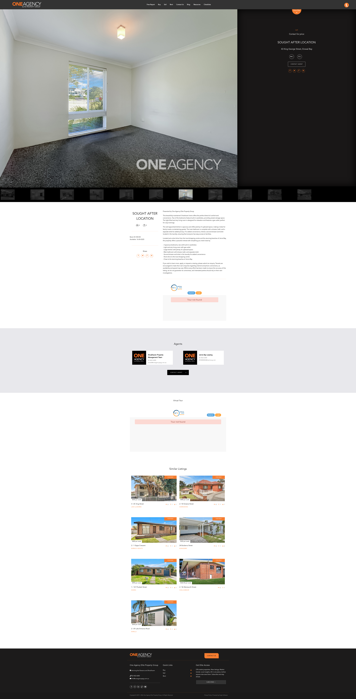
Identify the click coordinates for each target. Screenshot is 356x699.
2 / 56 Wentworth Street (187, 587)
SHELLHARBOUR (184, 590)
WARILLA (133, 631)
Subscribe (210, 682)
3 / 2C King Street (137, 504)
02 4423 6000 (152, 360)
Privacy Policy (208, 695)
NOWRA (133, 590)
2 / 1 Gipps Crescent (138, 545)
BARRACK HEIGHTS (137, 548)
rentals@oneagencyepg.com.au (157, 362)
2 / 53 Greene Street (186, 504)
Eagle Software (223, 695)
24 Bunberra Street (186, 545)
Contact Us (211, 655)
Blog (188, 4)
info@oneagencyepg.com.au (140, 678)
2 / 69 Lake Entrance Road (140, 629)
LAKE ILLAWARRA (136, 507)
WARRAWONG (183, 507)
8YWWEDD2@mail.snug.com (207, 360)
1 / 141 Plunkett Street (139, 587)
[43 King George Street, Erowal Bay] (118, 98)
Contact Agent (297, 64)
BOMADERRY (183, 548)
